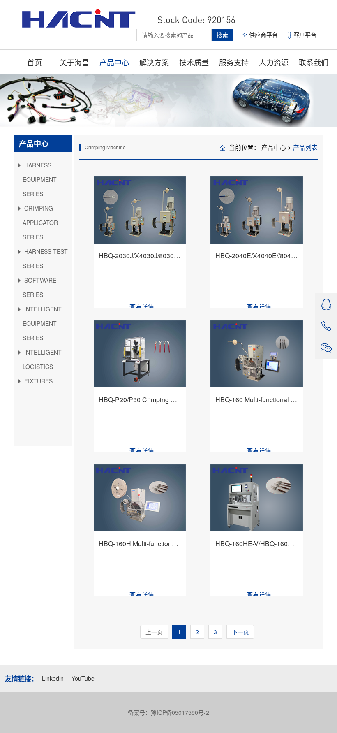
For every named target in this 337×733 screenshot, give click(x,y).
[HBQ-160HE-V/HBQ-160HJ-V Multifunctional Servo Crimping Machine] (256, 498)
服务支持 (234, 62)
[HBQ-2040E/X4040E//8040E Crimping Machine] (256, 210)
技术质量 (194, 62)
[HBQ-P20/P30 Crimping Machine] (140, 354)
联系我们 (313, 62)
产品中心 (114, 62)
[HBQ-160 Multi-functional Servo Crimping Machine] (256, 354)
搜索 (222, 35)
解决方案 (154, 62)
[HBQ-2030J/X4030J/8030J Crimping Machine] (140, 210)
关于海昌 (74, 62)
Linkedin (53, 678)
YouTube (83, 678)
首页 (34, 62)
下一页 (240, 632)
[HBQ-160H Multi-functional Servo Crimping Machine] (140, 498)
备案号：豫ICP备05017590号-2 (168, 712)
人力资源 (274, 62)
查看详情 (141, 306)
